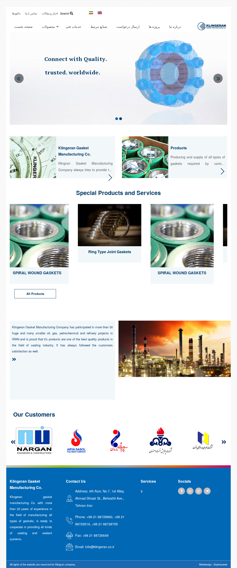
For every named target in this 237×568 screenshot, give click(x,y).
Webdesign (205, 564)
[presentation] (13, 441)
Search (65, 13)
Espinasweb (220, 564)
